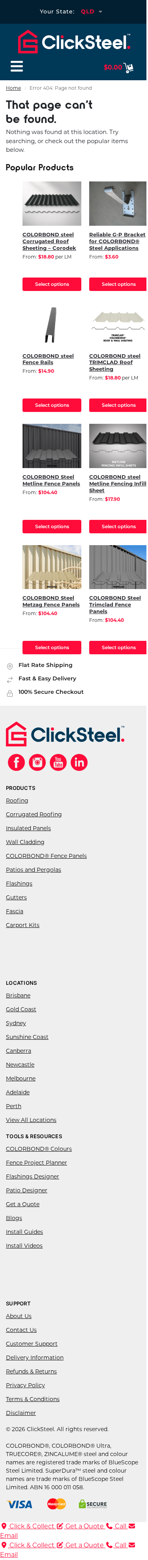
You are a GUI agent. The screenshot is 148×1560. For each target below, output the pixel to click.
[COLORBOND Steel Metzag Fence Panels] (51, 567)
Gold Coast (21, 1010)
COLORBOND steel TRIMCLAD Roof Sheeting (115, 363)
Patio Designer (26, 1191)
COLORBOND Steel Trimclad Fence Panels (115, 605)
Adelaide (18, 1093)
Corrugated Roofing (34, 815)
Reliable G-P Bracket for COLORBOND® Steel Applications (117, 241)
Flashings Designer (32, 1177)
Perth (13, 1107)
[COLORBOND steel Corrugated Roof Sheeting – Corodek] (51, 203)
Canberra (18, 1051)
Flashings (19, 884)
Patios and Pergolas (33, 870)
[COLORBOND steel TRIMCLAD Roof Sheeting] (118, 325)
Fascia (14, 912)
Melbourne (21, 1079)
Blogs (14, 1219)
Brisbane (18, 996)
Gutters (16, 898)
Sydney (16, 1024)
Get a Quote (22, 1205)
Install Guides (24, 1232)
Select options (52, 284)
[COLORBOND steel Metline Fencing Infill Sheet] (118, 446)
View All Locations (31, 1121)
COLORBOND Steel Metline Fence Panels (51, 481)
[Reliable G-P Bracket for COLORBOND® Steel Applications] (118, 203)
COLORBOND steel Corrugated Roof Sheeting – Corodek (49, 241)
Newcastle (20, 1065)
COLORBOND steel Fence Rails (48, 360)
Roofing (17, 801)
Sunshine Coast (27, 1038)
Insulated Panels (28, 829)
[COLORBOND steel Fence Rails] (51, 325)
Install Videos (24, 1246)
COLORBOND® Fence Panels (46, 856)
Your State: (57, 11)
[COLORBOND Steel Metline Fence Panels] (51, 446)
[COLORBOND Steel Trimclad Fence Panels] (118, 567)
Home (13, 88)
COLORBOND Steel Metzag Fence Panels (51, 602)
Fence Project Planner (36, 1163)
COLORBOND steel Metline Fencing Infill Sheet (117, 484)
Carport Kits (22, 926)
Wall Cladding (25, 843)
